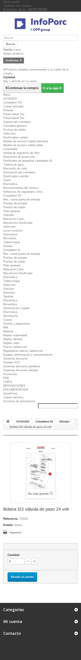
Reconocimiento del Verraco (20, 187)
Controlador (10, 149)
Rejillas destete (12, 339)
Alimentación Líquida (16, 308)
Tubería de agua (13, 164)
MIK (5, 327)
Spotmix (8, 296)
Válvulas (8, 215)
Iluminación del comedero (19, 172)
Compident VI (11, 250)
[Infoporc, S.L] (40, 25)
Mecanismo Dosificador (18, 222)
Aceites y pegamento (16, 323)
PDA (6, 378)
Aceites (8, 246)
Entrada (8, 110)
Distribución (10, 315)
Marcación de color (15, 168)
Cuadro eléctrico (13, 397)
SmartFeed (10, 393)
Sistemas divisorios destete (20, 370)
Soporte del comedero (17, 122)
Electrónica (10, 184)
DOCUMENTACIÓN (15, 389)
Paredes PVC (11, 362)
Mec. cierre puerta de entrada (21, 199)
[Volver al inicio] (8, 421)
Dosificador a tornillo (16, 176)
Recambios (10, 304)
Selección (9, 133)
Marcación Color (13, 219)
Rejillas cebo (11, 343)
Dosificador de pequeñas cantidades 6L (27, 160)
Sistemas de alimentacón (19, 401)
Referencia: (10, 518)
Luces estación (12, 230)
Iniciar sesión (11, 1)
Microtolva (9, 238)
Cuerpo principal (13, 106)
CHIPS (7, 381)
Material (8, 331)
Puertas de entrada (15, 203)
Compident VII (12, 195)
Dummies (9, 292)
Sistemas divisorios (15, 358)
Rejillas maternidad (15, 335)
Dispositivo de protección (19, 156)
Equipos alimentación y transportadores (28, 354)
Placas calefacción (15, 347)
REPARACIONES (14, 385)
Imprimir (15, 532)
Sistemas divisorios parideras (21, 366)
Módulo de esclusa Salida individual (25, 141)
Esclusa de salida (14, 129)
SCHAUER (10, 98)
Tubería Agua (11, 242)
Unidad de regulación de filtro (21, 153)
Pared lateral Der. (14, 118)
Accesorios (10, 374)
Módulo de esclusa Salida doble (23, 145)
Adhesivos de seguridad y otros (23, 191)
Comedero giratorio (15, 125)
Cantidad (13, 555)
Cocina (7, 319)
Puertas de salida (14, 207)
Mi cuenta (12, 621)
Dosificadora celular (15, 137)
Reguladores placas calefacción (23, 350)
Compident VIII (12, 102)
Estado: (8, 525)
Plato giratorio (12, 211)
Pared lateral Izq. (14, 114)
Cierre (7, 180)
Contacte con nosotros (17, 5)
